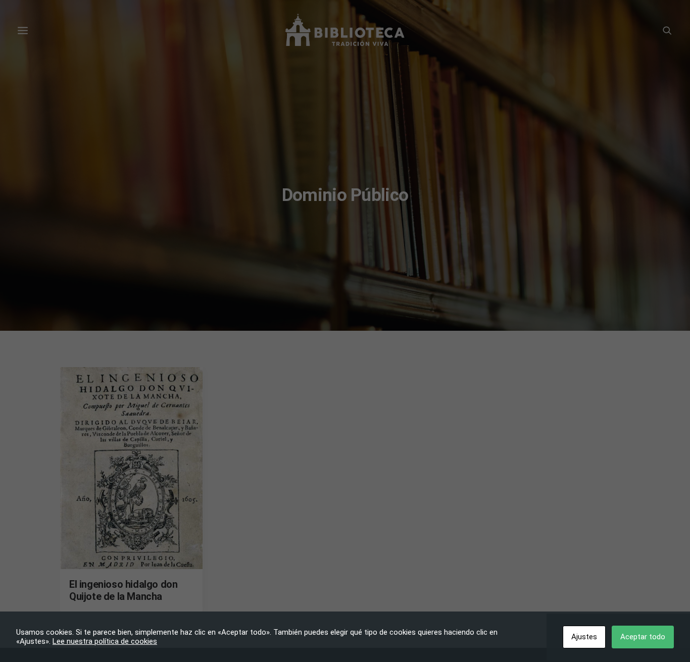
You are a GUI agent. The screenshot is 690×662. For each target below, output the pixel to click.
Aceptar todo (642, 636)
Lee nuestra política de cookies (105, 641)
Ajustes (584, 636)
